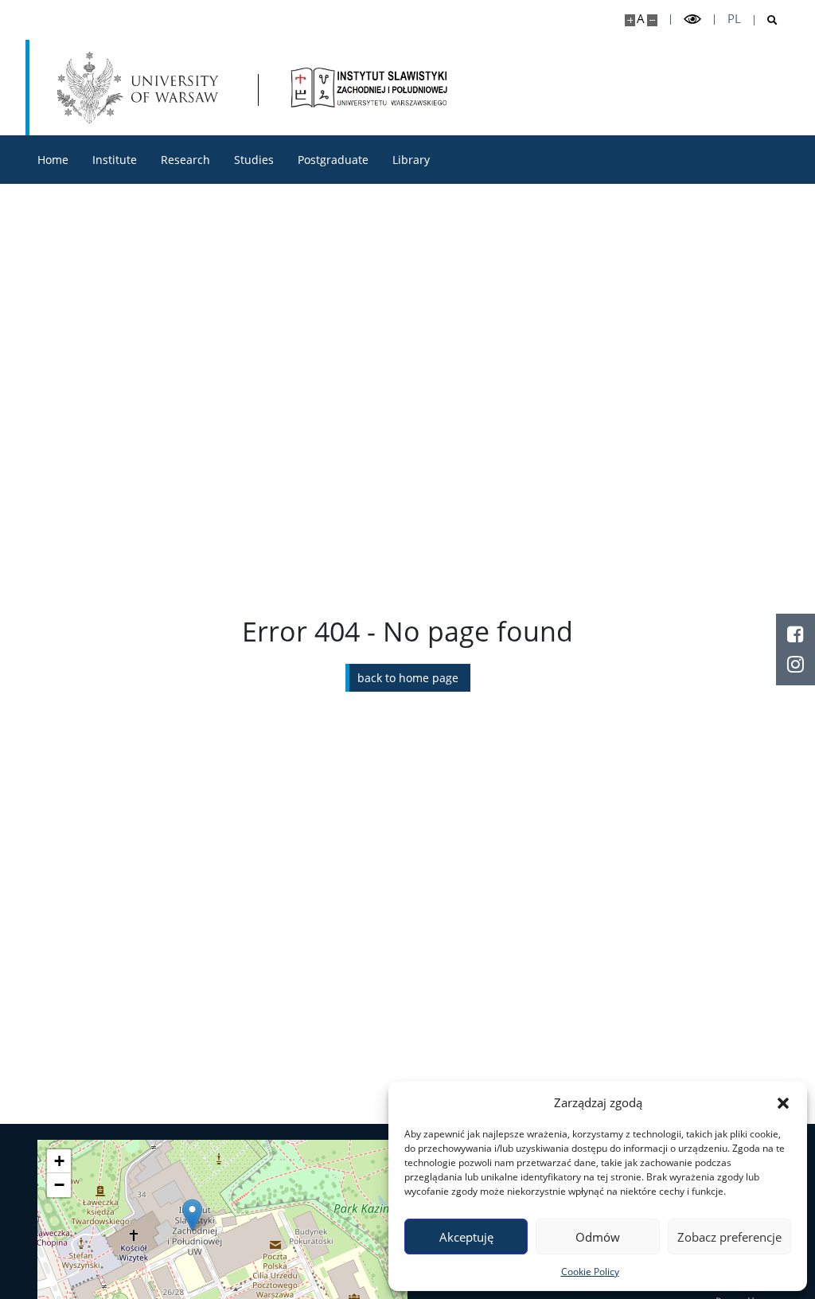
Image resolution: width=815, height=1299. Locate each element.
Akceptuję (466, 1237)
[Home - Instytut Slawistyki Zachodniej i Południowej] (369, 87)
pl (734, 19)
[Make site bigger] (630, 20)
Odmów (597, 1237)
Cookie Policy (590, 1271)
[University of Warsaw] (141, 87)
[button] (783, 1102)
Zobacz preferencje (729, 1237)
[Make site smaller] (652, 20)
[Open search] (766, 20)
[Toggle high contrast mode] (692, 19)
